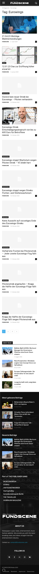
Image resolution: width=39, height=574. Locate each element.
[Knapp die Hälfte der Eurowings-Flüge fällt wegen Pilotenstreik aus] (19, 305)
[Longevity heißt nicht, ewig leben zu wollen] (7, 385)
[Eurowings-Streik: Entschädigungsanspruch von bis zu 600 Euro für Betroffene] (19, 116)
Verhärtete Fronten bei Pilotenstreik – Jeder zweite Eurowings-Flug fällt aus (19, 253)
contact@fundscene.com (18, 542)
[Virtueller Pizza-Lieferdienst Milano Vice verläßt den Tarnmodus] (7, 415)
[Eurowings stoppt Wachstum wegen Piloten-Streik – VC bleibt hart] (19, 148)
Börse (4, 32)
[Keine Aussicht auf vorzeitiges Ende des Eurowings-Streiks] (19, 209)
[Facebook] (14, 557)
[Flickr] (19, 557)
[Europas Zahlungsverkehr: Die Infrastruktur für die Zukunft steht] (7, 374)
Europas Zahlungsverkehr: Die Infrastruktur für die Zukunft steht (24, 373)
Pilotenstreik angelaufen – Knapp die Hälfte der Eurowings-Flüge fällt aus (19, 286)
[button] (3, 570)
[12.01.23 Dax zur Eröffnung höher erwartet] (19, 55)
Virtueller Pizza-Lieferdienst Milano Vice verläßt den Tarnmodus (24, 414)
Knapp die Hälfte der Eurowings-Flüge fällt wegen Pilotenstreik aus (18, 318)
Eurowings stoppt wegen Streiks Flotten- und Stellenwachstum (17, 191)
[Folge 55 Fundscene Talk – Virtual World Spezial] (7, 425)
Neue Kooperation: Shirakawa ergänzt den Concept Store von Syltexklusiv (25, 363)
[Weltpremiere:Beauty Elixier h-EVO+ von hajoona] (7, 404)
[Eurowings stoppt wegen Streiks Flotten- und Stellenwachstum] (19, 179)
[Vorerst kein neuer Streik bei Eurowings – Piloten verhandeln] (19, 85)
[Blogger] (9, 557)
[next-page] (16, 331)
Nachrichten (6, 93)
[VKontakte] (30, 557)
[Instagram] (25, 557)
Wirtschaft (5, 217)
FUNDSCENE (5, 41)
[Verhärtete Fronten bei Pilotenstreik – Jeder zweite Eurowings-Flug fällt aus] (19, 239)
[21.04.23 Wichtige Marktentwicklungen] (19, 25)
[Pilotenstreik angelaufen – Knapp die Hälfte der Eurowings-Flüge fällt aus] (19, 272)
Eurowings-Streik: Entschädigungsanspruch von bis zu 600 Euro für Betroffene (19, 130)
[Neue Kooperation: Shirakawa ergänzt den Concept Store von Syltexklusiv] (7, 363)
